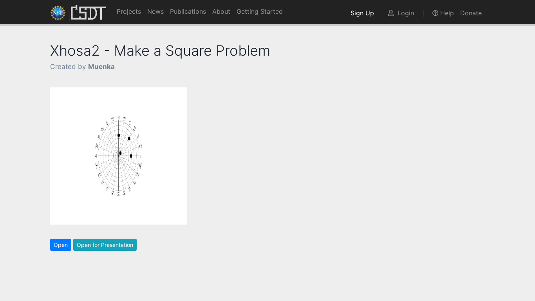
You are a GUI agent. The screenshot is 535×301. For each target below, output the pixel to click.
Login (404, 13)
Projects (129, 11)
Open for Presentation (105, 244)
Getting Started (260, 11)
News (155, 11)
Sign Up (364, 13)
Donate (471, 13)
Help (446, 13)
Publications (188, 11)
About (221, 11)
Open (61, 244)
